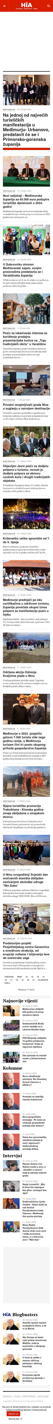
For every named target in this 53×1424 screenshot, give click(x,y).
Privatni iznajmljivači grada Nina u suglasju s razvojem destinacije (26, 406)
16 (6, 980)
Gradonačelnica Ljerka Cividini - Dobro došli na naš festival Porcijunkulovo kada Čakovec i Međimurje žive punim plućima (35, 1209)
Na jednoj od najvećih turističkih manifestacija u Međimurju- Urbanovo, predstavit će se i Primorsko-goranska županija (26, 129)
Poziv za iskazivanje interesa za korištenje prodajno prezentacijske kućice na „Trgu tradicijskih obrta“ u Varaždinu (25, 338)
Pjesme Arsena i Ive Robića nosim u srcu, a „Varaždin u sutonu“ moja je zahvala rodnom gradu (34, 1169)
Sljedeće (43, 980)
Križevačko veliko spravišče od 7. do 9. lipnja (26, 540)
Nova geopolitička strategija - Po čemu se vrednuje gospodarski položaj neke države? (34, 1121)
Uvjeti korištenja (29, 1396)
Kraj (7, 983)
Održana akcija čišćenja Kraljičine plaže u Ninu (19, 674)
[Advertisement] (26, 41)
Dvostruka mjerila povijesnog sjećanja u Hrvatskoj (34, 1377)
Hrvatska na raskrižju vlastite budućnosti (33, 1098)
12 (27, 977)
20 (28, 980)
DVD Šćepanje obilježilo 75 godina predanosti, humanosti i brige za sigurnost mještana (34, 1042)
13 (32, 977)
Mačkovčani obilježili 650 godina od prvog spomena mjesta (33, 1011)
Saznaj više (14, 1418)
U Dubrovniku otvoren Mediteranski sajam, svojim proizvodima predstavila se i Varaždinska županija (23, 269)
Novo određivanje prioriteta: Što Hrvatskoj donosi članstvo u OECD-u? (35, 1080)
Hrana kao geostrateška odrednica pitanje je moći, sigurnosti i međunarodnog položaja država (34, 1143)
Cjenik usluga (43, 1396)
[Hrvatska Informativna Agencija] (26, 6)
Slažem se (13, 1413)
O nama (17, 1396)
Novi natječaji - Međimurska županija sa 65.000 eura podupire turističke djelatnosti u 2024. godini (26, 201)
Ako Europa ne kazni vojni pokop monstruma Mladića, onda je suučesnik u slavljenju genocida (35, 1343)
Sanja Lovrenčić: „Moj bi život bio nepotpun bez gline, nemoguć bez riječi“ (34, 1189)
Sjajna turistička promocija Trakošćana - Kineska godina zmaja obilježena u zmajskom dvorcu (23, 811)
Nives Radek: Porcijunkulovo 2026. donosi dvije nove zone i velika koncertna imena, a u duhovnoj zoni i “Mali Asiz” (34, 1232)
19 (22, 980)
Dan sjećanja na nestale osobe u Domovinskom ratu (35, 1058)
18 (17, 980)
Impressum (7, 1396)
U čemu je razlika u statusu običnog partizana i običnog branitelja (32, 1362)
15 (43, 977)
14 (38, 977)
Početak (9, 977)
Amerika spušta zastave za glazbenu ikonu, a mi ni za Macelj (34, 1325)
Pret (19, 977)
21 (34, 980)
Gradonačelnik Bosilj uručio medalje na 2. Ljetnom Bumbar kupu (34, 1026)
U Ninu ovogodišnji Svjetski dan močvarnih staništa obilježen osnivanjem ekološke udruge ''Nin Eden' (25, 880)
